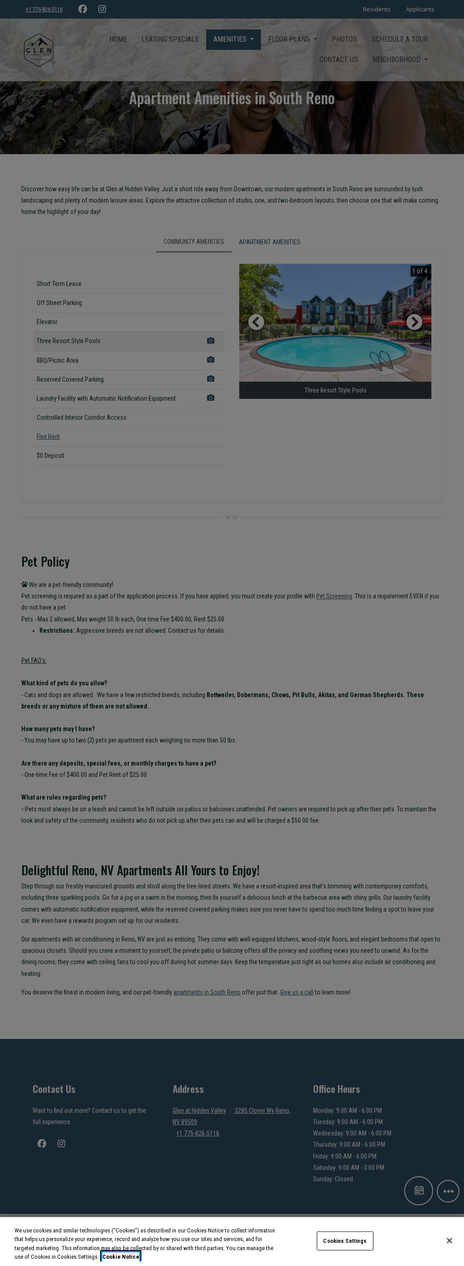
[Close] (449, 1241)
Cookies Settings (345, 1240)
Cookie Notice (120, 1256)
